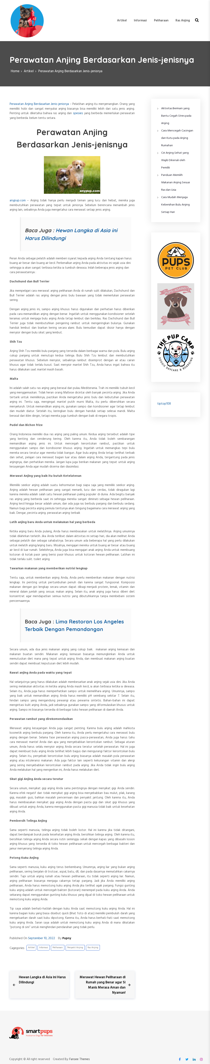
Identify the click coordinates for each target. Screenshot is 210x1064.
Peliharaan (161, 20)
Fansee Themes (79, 1059)
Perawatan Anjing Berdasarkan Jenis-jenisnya (39, 104)
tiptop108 (164, 403)
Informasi (140, 20)
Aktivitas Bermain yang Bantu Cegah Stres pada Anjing (176, 116)
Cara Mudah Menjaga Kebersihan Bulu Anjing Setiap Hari (175, 205)
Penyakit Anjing (75, 947)
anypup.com (18, 200)
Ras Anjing (183, 20)
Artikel (122, 20)
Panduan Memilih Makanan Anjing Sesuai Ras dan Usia (175, 182)
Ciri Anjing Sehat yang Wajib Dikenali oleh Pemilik (175, 160)
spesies (78, 113)
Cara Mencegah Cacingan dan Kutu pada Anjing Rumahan (177, 138)
